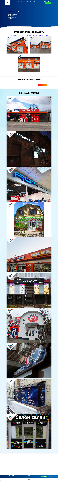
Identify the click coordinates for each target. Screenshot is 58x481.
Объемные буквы (14, 35)
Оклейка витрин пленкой (20, 35)
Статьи (30, 1)
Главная (15, 1)
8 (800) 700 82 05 (47, 1)
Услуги (22, 1)
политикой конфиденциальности (36, 478)
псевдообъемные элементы (44, 35)
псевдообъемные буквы (30, 35)
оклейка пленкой (37, 35)
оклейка (26, 35)
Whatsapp (44, 476)
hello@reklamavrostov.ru (11, 476)
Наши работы (26, 1)
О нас (18, 1)
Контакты (34, 1)
